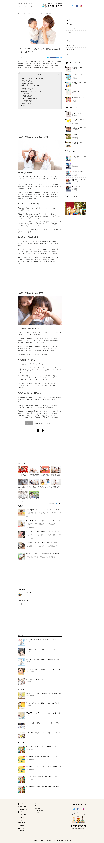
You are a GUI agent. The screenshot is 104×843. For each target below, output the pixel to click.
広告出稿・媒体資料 (39, 810)
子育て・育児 (23, 13)
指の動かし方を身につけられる (27, 83)
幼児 (34, 604)
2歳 (20, 604)
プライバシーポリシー (39, 805)
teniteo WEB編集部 (27, 592)
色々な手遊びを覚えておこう (27, 95)
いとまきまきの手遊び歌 (26, 103)
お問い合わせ (37, 808)
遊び (43, 604)
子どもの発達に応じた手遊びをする (28, 89)
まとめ (23, 105)
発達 (38, 604)
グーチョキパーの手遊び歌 (27, 100)
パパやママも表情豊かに (26, 96)
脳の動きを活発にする (26, 80)
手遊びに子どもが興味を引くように (31, 91)
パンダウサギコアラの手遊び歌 (27, 101)
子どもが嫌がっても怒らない (27, 88)
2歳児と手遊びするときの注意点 (30, 85)
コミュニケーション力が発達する (28, 81)
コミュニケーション (27, 604)
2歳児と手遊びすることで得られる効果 (32, 78)
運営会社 (36, 803)
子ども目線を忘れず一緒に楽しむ (28, 86)
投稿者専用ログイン (39, 812)
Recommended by (52, 503)
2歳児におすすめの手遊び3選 (29, 98)
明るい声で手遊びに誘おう (27, 93)
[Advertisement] (28, 618)
